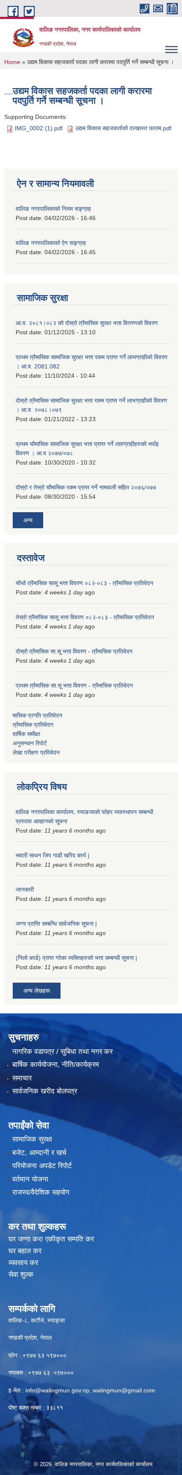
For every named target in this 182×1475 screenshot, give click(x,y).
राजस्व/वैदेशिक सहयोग (40, 1192)
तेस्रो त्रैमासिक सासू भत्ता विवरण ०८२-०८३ (62, 617)
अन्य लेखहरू (36, 990)
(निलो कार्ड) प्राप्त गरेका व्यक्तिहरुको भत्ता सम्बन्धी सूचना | (76, 957)
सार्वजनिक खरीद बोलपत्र (44, 1091)
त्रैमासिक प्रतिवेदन (133, 583)
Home (12, 62)
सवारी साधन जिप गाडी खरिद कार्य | (52, 855)
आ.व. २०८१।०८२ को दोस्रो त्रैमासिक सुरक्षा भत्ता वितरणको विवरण (87, 323)
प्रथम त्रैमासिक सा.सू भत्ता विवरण (51, 685)
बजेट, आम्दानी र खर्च (39, 1153)
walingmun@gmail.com (124, 1390)
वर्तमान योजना (30, 1179)
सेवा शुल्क (20, 1275)
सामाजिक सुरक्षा (32, 1139)
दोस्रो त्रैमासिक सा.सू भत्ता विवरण (51, 651)
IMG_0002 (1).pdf (39, 128)
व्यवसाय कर (23, 1263)
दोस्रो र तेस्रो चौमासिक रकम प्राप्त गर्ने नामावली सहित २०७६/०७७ (86, 487)
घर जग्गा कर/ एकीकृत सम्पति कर (51, 1239)
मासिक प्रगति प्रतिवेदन (37, 715)
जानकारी (25, 889)
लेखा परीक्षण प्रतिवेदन (36, 752)
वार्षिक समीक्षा (26, 734)
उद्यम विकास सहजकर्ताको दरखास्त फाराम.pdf (123, 128)
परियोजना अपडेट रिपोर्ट (42, 1166)
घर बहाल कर (24, 1251)
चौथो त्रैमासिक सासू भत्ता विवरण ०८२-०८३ (61, 583)
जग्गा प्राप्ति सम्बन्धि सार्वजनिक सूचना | (56, 923)
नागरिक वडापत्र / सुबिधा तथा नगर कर (62, 1052)
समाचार (22, 1078)
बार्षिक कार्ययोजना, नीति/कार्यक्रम (55, 1065)
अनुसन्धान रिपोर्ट (30, 743)
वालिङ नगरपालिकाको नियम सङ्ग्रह (53, 208)
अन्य (28, 520)
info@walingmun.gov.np (57, 1390)
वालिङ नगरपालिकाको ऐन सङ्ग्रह (51, 242)
